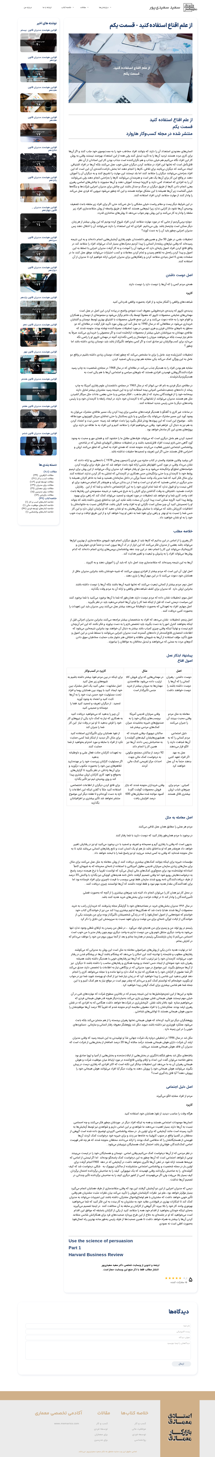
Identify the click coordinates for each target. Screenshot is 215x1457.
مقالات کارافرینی (43, 475)
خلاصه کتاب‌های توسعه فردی (38, 508)
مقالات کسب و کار (43, 478)
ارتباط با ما (47, 7)
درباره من (28, 7)
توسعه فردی (139, 1435)
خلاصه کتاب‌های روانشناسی (40, 512)
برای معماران (101, 1435)
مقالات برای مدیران (42, 485)
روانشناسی (140, 1440)
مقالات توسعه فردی (42, 482)
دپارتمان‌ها (104, 7)
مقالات (83, 7)
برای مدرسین (101, 1440)
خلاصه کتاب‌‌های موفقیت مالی (38, 505)
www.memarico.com (66, 1423)
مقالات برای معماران (42, 488)
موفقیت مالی (139, 1429)
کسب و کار (140, 1424)
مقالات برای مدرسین (42, 491)
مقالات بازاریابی (44, 495)
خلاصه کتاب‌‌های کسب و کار (39, 502)
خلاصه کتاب (66, 7)
